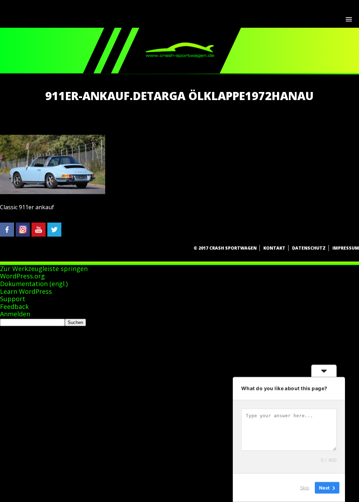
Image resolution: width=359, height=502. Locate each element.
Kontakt (274, 248)
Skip (304, 487)
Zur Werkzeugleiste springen (44, 268)
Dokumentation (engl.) (34, 283)
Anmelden (15, 314)
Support (12, 299)
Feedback (14, 306)
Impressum (345, 248)
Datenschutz (309, 248)
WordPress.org (22, 276)
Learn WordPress (26, 291)
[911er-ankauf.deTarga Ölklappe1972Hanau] (52, 192)
